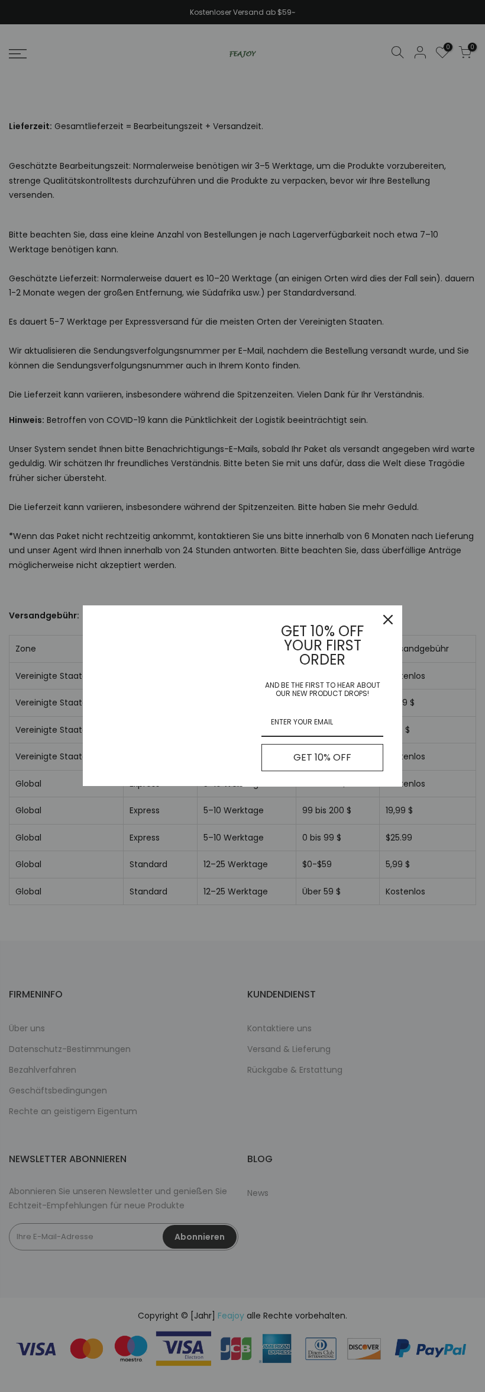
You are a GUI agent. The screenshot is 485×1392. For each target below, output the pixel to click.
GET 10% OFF (322, 757)
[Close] (388, 619)
